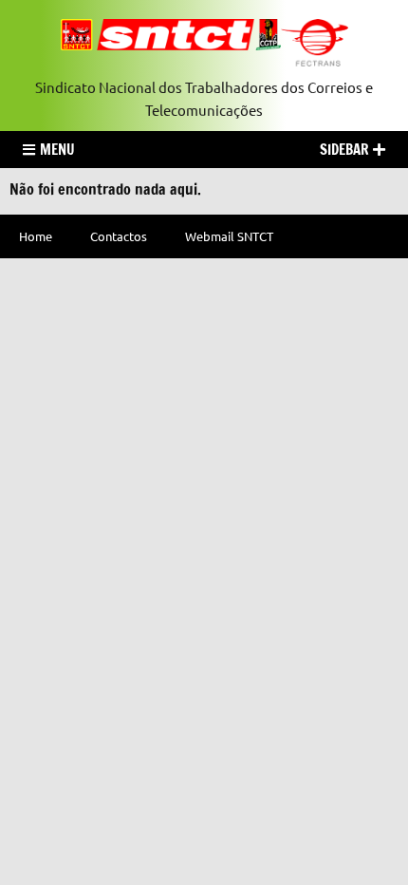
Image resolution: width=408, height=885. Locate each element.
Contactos (118, 236)
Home (35, 236)
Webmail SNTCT (229, 236)
